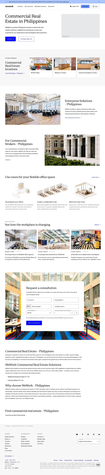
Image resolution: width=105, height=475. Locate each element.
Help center (40, 441)
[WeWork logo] (9, 6)
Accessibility (88, 460)
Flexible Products (43, 251)
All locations (8, 456)
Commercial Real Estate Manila (15, 415)
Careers (7, 443)
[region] (80, 26)
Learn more (66, 1)
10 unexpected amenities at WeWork (51, 254)
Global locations (9, 436)
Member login (41, 439)
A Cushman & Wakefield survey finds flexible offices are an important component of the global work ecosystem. (20, 259)
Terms (61, 460)
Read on (97, 224)
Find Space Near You (26, 39)
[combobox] (28, 306)
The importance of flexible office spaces (19, 254)
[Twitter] (93, 434)
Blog (6, 448)
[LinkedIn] (99, 434)
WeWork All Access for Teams (16, 376)
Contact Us (10, 39)
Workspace (7, 426)
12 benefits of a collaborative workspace (85, 254)
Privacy (56, 460)
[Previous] (6, 2)
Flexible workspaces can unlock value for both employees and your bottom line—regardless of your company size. (86, 259)
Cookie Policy (68, 460)
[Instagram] (88, 434)
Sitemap (96, 460)
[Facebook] (82, 434)
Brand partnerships (26, 446)
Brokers (23, 436)
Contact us (40, 436)
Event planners (25, 443)
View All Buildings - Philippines (14, 73)
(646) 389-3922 (10, 460)
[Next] (7, 2)
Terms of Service (50, 317)
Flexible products (76, 251)
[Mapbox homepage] (65, 36)
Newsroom (8, 446)
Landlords (24, 439)
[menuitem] (20, 6)
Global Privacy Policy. (68, 317)
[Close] (99, 2)
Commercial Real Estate (18, 426)
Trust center (8, 450)
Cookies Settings (78, 460)
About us (7, 439)
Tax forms (40, 443)
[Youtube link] (77, 434)
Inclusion (7, 441)
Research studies (9, 251)
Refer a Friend (25, 441)
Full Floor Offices (13, 380)
